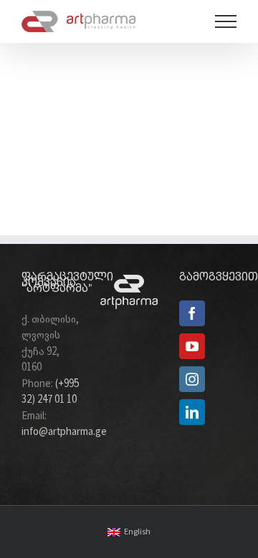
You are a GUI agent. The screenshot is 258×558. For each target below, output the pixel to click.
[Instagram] (192, 379)
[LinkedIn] (192, 412)
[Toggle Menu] (226, 21)
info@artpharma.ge (64, 432)
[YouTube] (192, 346)
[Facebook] (192, 313)
